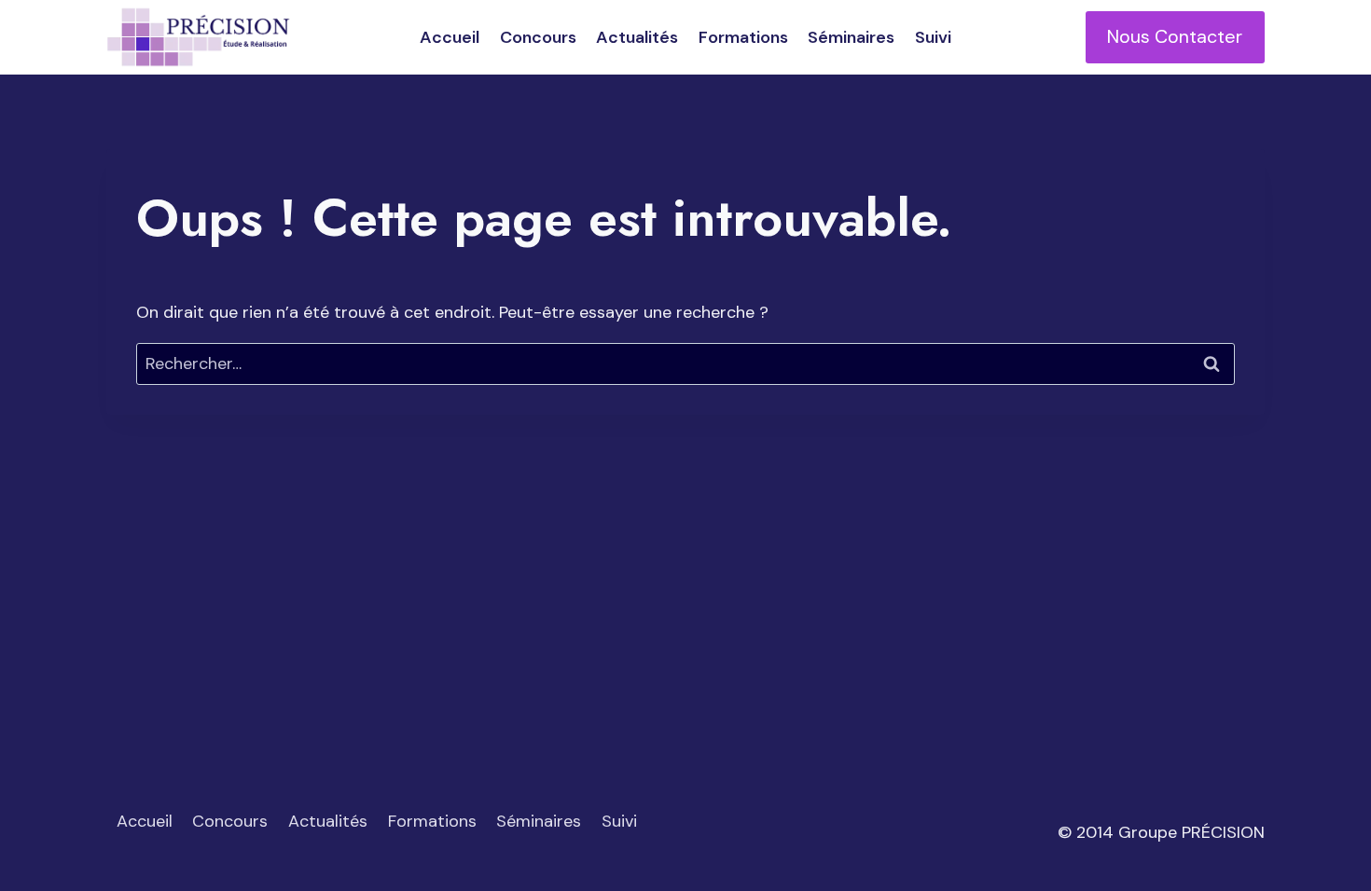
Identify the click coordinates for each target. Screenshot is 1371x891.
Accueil (449, 37)
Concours (538, 37)
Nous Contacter (1174, 36)
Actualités (637, 37)
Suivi (933, 37)
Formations (743, 37)
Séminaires (851, 37)
